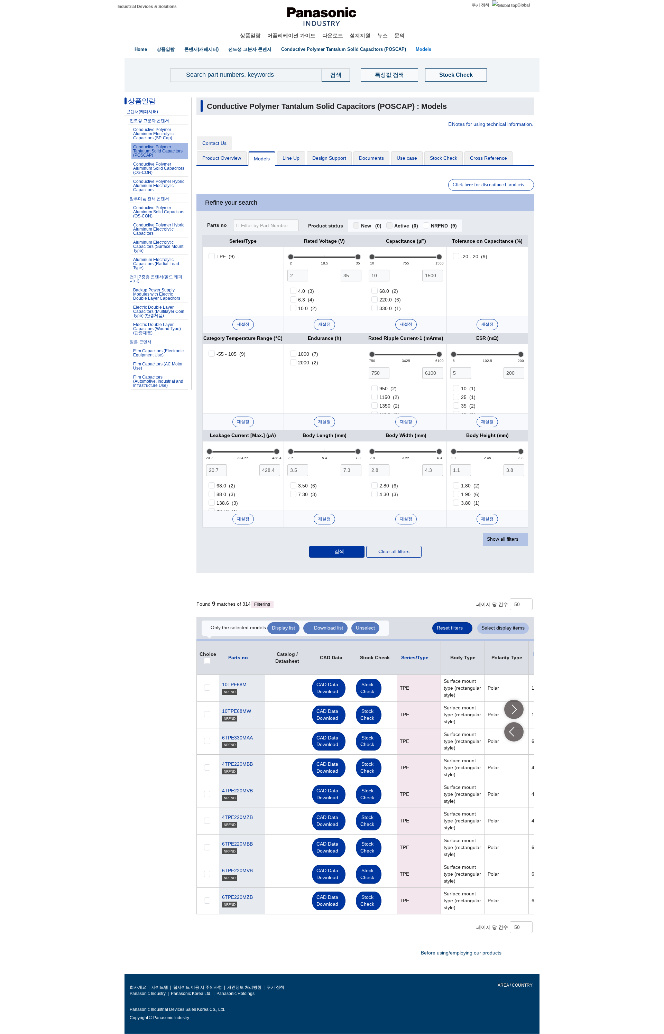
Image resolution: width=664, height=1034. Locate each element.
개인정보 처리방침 (244, 987)
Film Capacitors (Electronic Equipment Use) (158, 352)
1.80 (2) (470, 485)
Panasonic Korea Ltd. (191, 993)
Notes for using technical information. (492, 124)
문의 (399, 35)
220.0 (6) (390, 299)
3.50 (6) (307, 485)
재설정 (243, 324)
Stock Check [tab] (443, 158)
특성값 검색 (389, 75)
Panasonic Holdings (235, 993)
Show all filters (502, 539)
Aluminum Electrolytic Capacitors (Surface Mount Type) (158, 246)
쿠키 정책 (480, 5)
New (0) (371, 226)
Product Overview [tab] (221, 158)
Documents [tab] (371, 158)
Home (141, 49)
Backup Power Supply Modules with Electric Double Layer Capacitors (156, 294)
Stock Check (456, 75)
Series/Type (414, 657)
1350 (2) (389, 406)
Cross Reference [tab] (488, 158)
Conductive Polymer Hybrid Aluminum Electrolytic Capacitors (159, 185)
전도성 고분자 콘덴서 (249, 49)
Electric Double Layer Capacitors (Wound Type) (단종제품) (157, 328)
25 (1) (468, 397)
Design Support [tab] (329, 158)
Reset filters (450, 628)
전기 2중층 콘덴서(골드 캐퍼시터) (156, 278)
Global (523, 5)
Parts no (217, 225)
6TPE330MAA (237, 737)
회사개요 (138, 987)
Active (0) (406, 226)
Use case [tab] (407, 158)
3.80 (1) (470, 503)
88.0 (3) (225, 494)
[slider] (291, 257)
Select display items (503, 628)
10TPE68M (234, 684)
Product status (325, 226)
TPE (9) (225, 256)
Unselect (365, 628)
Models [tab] (262, 158)
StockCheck (367, 688)
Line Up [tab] (291, 158)
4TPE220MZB (237, 817)
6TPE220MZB (237, 897)
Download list (328, 628)
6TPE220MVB (237, 870)
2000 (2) (308, 362)
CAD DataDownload (327, 688)
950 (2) (388, 388)
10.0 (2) (307, 308)
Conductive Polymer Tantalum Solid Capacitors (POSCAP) (343, 49)
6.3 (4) (306, 299)
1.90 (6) (470, 494)
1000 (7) (308, 354)
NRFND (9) (444, 226)
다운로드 (332, 35)
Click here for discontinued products (488, 184)
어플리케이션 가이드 (291, 35)
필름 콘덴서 (140, 341)
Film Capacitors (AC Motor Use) (158, 366)
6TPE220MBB (237, 844)
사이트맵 (159, 987)
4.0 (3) (306, 291)
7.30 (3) (307, 494)
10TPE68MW (236, 711)
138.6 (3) (227, 503)
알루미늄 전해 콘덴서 (149, 198)
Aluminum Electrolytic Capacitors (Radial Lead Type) (156, 263)
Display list (283, 628)
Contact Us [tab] (214, 143)
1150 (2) (389, 397)
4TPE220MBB (237, 764)
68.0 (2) (388, 291)
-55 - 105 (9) (231, 354)
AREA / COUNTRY (515, 985)
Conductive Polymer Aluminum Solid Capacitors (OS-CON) (158, 168)
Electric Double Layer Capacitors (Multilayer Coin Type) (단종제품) (158, 311)
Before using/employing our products (461, 953)
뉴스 (382, 35)
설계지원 (360, 35)
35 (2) (468, 406)
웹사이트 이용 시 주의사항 (197, 987)
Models (423, 49)
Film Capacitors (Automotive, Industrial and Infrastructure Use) (158, 381)
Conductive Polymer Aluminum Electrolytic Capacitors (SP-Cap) (153, 133)
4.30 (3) (388, 494)
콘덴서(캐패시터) (201, 49)
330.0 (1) (390, 308)
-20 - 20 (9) (474, 256)
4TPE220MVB (237, 790)
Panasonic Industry (148, 993)
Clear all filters (393, 551)
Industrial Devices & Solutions (147, 6)
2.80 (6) (388, 485)
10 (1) (468, 388)
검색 (339, 551)
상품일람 (250, 35)
